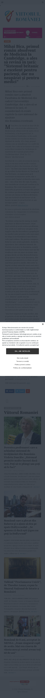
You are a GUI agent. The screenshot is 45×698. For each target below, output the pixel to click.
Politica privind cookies (22, 364)
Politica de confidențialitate (22, 368)
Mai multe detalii (22, 358)
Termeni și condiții (22, 361)
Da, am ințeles (22, 351)
